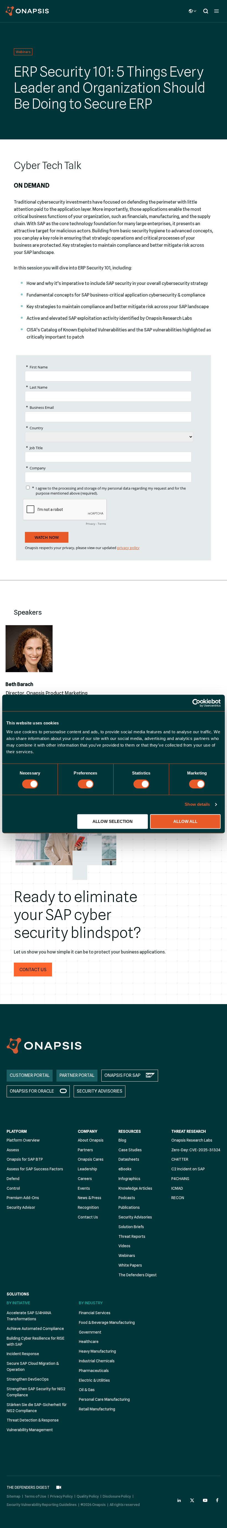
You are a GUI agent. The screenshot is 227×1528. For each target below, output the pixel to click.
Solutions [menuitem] (18, 1294)
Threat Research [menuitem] (188, 1131)
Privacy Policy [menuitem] (61, 1496)
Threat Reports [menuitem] (131, 1236)
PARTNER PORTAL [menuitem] (77, 1075)
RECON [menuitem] (177, 1198)
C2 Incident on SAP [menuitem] (188, 1169)
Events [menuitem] (84, 1188)
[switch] (86, 784)
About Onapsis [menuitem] (91, 1140)
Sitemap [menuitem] (13, 1496)
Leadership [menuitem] (87, 1169)
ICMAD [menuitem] (177, 1188)
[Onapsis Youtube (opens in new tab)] (205, 1500)
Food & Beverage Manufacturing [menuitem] (107, 1322)
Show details (197, 804)
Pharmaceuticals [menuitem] (94, 1370)
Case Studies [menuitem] (130, 1150)
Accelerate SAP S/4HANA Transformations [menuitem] (29, 1316)
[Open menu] (216, 11)
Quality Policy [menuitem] (88, 1496)
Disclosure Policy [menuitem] (117, 1496)
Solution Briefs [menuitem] (131, 1227)
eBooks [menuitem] (124, 1169)
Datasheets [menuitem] (128, 1159)
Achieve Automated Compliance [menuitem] (35, 1328)
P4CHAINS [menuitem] (180, 1178)
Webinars (23, 52)
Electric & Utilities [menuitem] (94, 1380)
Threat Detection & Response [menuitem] (33, 1420)
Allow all (185, 821)
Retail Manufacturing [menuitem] (97, 1409)
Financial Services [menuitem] (94, 1313)
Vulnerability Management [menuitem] (30, 1430)
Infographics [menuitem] (129, 1178)
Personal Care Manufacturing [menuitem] (104, 1399)
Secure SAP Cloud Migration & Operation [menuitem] (33, 1366)
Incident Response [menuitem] (23, 1354)
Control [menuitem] (13, 1188)
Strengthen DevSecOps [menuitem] (28, 1379)
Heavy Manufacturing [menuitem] (97, 1351)
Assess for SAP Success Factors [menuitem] (35, 1169)
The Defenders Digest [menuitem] (137, 1275)
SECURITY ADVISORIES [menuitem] (99, 1091)
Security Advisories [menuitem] (135, 1217)
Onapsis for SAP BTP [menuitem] (25, 1159)
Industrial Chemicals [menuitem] (97, 1361)
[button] (33, 969)
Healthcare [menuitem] (89, 1341)
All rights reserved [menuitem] (125, 1504)
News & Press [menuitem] (89, 1198)
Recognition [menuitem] (88, 1207)
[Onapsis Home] (44, 1046)
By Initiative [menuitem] (18, 1303)
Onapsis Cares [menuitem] (91, 1159)
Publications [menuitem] (129, 1207)
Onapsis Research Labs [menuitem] (191, 1140)
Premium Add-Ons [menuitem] (23, 1198)
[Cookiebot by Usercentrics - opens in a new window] (196, 703)
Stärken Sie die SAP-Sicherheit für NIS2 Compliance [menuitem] (37, 1407)
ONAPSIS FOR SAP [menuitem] (122, 1075)
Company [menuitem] (87, 1131)
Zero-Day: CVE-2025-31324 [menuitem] (195, 1150)
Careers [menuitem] (85, 1178)
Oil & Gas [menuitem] (87, 1389)
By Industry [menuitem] (91, 1303)
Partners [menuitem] (85, 1150)
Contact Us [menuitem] (88, 1217)
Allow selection (112, 821)
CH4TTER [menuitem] (179, 1159)
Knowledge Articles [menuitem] (135, 1188)
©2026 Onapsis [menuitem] (93, 1504)
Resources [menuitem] (129, 1131)
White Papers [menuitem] (130, 1265)
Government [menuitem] (90, 1332)
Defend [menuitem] (13, 1178)
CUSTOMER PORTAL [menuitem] (30, 1075)
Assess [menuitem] (13, 1150)
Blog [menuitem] (122, 1140)
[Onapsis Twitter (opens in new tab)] (192, 1500)
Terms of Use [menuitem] (35, 1496)
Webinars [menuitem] (126, 1255)
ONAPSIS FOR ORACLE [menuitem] (32, 1091)
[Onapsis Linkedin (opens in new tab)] (179, 1500)
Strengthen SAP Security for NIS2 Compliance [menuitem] (36, 1392)
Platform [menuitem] (17, 1131)
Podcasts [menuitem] (126, 1198)
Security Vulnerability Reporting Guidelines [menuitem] (42, 1504)
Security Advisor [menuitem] (21, 1207)
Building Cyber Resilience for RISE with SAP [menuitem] (36, 1341)
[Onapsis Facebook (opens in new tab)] (218, 1500)
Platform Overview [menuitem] (23, 1140)
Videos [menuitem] (124, 1246)
